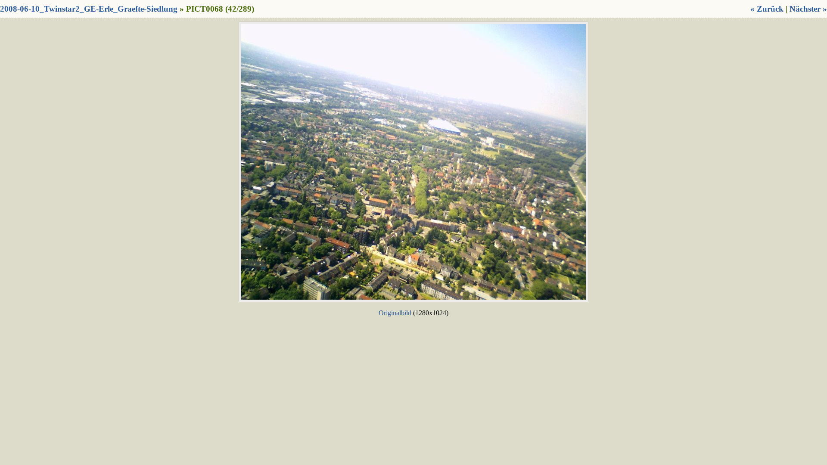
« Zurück (766, 8)
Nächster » (808, 8)
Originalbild (395, 312)
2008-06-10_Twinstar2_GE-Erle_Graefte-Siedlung (88, 8)
